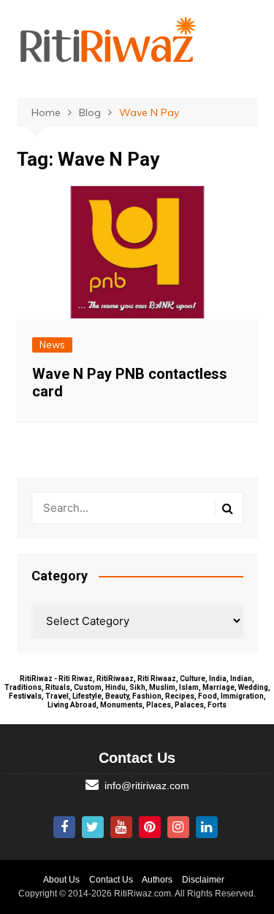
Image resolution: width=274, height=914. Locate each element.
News (52, 344)
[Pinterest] (150, 827)
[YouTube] (121, 827)
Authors (157, 880)
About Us (61, 880)
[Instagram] (178, 827)
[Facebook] (64, 827)
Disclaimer (203, 880)
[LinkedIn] (207, 827)
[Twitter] (93, 827)
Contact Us (111, 880)
